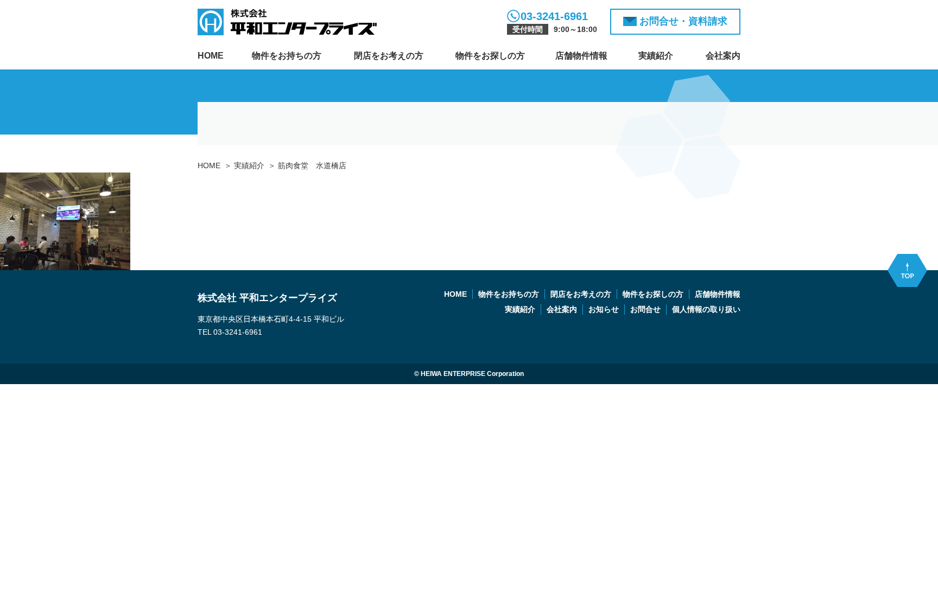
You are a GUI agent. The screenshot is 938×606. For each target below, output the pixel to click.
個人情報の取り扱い (706, 309)
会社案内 (723, 55)
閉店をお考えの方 (388, 55)
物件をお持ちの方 (286, 55)
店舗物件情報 (581, 55)
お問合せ (645, 309)
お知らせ (603, 309)
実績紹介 (655, 55)
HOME (211, 55)
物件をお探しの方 (490, 55)
